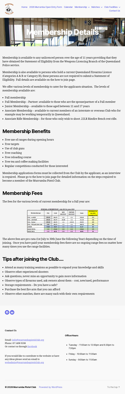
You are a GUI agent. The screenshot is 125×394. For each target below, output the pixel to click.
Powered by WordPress (50, 387)
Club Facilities (111, 7)
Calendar (68, 7)
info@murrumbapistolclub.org (28, 340)
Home (24, 7)
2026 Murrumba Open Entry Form (45, 7)
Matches (95, 7)
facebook (32, 346)
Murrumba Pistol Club (24, 387)
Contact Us (114, 10)
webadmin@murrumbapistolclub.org (24, 362)
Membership (81, 7)
